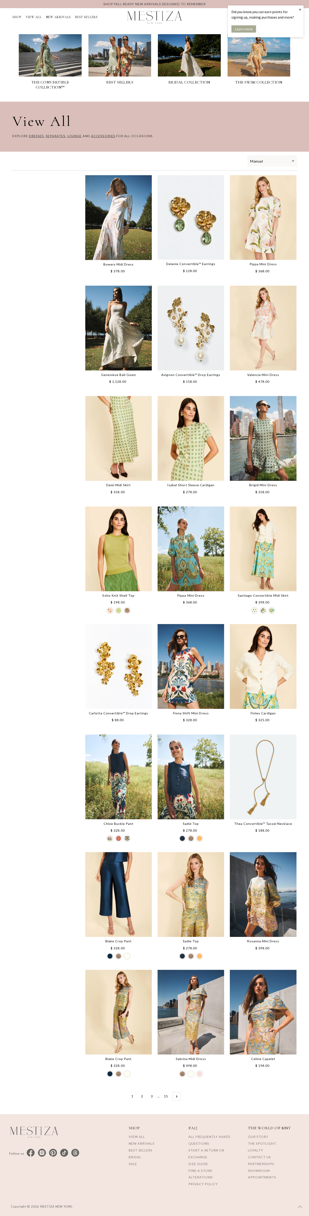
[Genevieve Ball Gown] (118, 328)
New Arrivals (141, 1143)
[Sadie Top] (190, 777)
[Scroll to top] (299, 1206)
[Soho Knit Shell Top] (118, 548)
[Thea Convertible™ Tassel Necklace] (263, 777)
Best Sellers (140, 1150)
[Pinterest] (53, 1153)
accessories (103, 136)
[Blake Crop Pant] (118, 894)
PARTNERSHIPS (261, 1164)
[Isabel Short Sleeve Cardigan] (190, 438)
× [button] (300, 9)
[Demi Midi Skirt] (118, 438)
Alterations (200, 1177)
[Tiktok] (64, 1153)
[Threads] (75, 1153)
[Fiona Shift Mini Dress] (190, 666)
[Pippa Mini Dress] (263, 217)
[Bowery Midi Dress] (118, 217)
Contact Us (259, 1157)
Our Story (258, 1137)
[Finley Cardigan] (263, 666)
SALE (133, 1164)
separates (55, 136)
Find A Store (200, 1171)
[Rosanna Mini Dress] (263, 894)
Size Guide (198, 1164)
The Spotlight (262, 1143)
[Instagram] (42, 1153)
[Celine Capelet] (263, 1012)
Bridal (135, 1157)
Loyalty (255, 1150)
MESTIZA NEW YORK (56, 1206)
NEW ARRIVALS (58, 17)
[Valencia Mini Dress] (263, 328)
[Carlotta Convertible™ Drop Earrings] (118, 666)
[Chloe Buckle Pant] (118, 777)
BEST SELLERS (86, 17)
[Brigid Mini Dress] (263, 438)
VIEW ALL (34, 17)
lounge (74, 136)
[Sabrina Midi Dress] (190, 1012)
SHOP (16, 17)
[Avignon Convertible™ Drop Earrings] (190, 328)
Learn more (244, 29)
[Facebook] (31, 1153)
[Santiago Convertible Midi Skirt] (263, 548)
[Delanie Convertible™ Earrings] (190, 217)
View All (137, 1137)
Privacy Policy (203, 1184)
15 (166, 1096)
